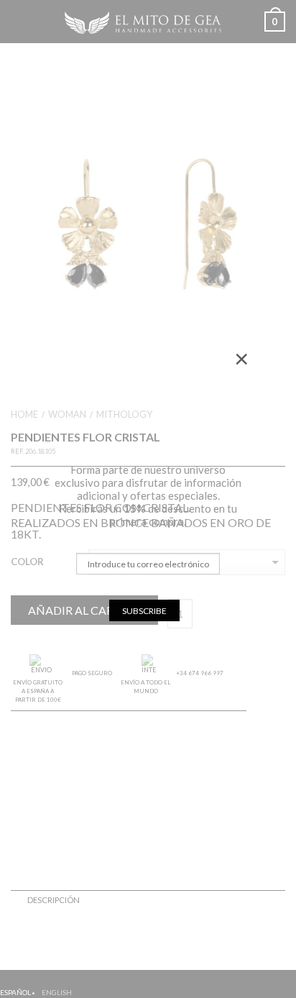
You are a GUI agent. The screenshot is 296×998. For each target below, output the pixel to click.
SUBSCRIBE (144, 610)
